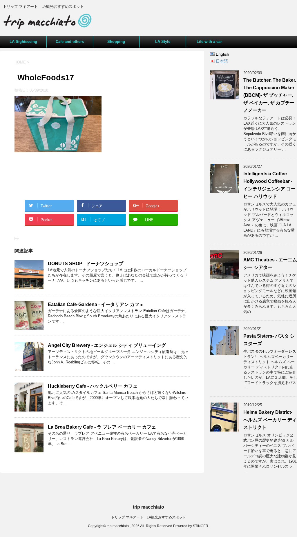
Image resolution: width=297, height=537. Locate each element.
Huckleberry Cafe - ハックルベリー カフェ (92, 386)
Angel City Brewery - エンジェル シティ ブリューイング (107, 345)
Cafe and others (70, 41)
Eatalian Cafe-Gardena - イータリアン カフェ (96, 304)
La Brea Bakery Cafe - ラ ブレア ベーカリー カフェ (102, 427)
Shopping (116, 41)
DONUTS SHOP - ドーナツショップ (85, 263)
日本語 (222, 61)
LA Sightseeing (23, 41)
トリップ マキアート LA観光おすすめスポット (148, 517)
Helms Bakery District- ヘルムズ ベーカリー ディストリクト (270, 420)
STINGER (200, 526)
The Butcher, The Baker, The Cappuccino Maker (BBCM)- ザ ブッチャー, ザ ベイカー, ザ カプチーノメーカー (269, 95)
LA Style (162, 41)
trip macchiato (148, 507)
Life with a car (209, 41)
